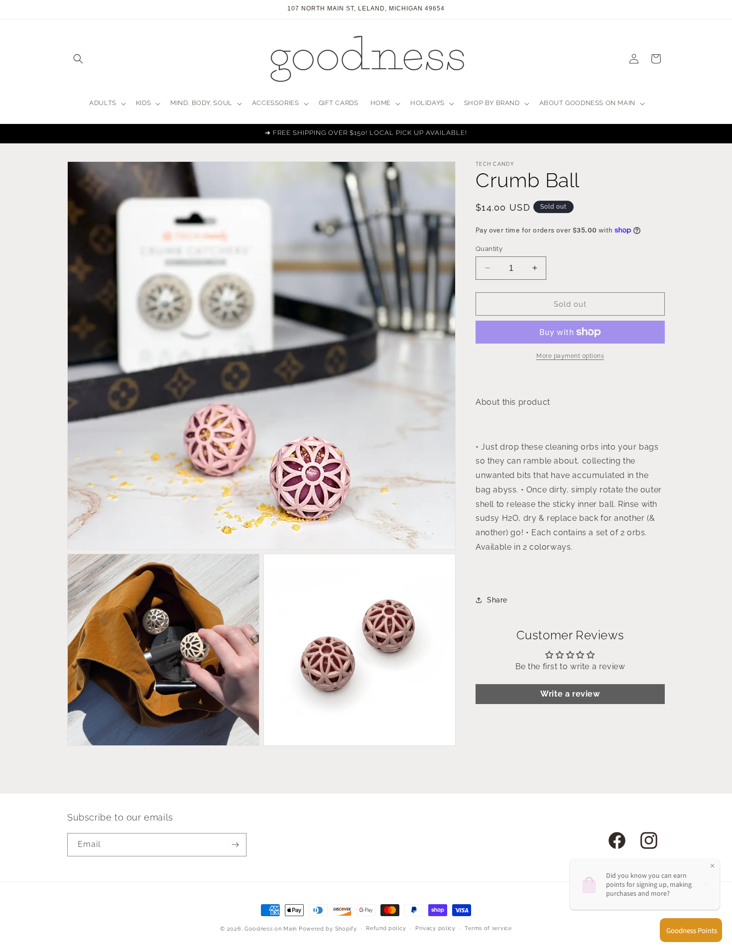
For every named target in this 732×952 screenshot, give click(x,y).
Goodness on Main (270, 929)
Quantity (489, 248)
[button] (78, 59)
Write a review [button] (570, 694)
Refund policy (386, 928)
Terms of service (488, 928)
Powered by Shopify (328, 929)
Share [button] (497, 600)
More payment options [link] (570, 356)
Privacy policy (435, 928)
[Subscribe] (235, 844)
